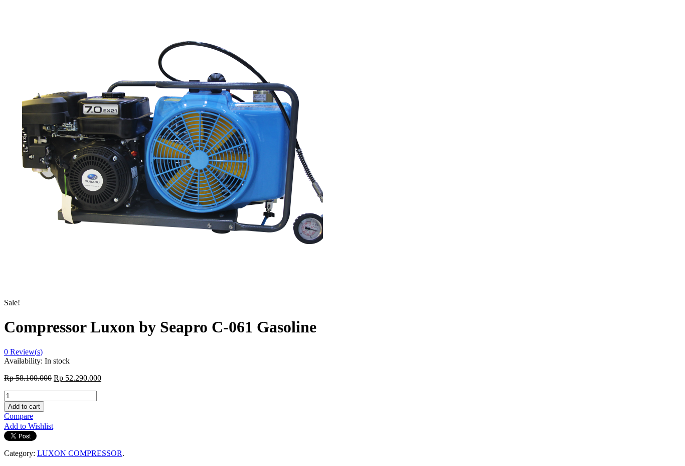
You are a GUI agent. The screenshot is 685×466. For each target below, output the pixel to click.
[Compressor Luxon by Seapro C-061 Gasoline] (172, 302)
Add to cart (24, 406)
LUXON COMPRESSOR (79, 453)
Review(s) (23, 351)
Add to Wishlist (28, 426)
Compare (18, 416)
